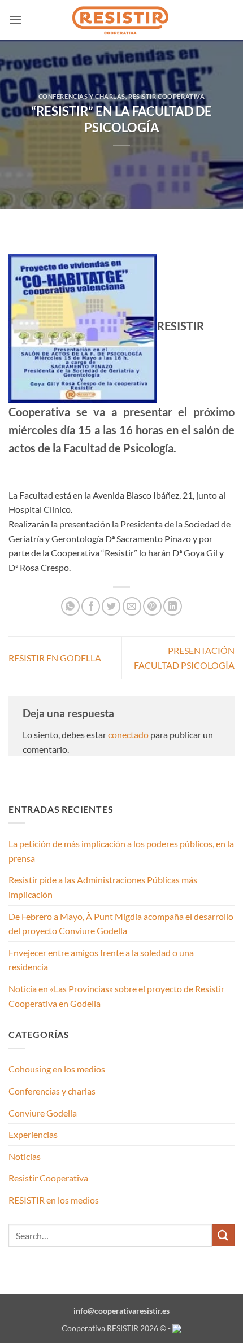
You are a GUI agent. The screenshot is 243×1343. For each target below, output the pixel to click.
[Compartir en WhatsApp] (70, 606)
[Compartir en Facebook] (90, 606)
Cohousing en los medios (56, 1068)
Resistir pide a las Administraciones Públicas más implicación (102, 887)
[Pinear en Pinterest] (152, 606)
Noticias (24, 1156)
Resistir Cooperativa (166, 96)
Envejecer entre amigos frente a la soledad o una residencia (101, 960)
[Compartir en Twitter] (111, 606)
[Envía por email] (132, 606)
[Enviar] (223, 1235)
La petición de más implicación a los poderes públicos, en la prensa (121, 851)
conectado (128, 734)
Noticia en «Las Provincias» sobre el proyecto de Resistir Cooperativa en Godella (116, 996)
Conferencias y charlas (81, 96)
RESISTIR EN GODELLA (54, 657)
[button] (15, 19)
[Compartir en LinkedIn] (172, 606)
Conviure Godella (42, 1112)
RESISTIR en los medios (53, 1199)
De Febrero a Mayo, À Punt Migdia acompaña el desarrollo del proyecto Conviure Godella (120, 923)
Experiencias (33, 1134)
